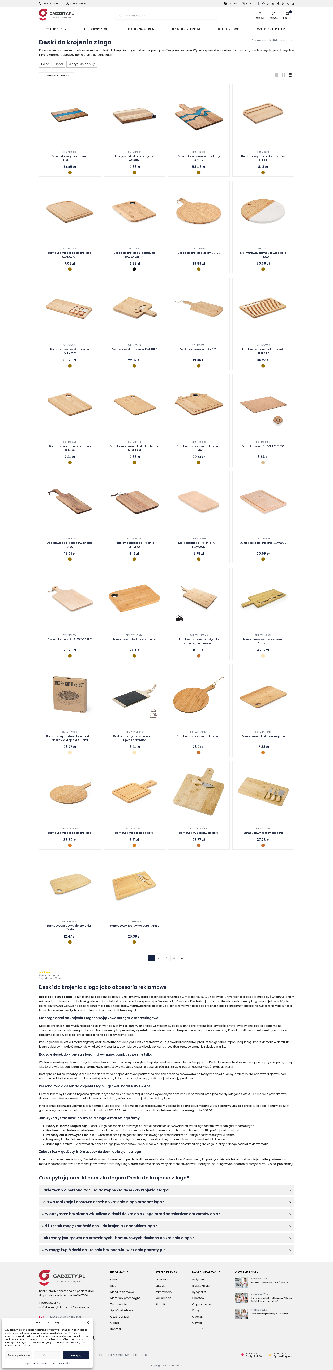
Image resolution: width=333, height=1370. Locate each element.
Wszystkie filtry (80, 64)
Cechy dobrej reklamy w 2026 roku (270, 1313)
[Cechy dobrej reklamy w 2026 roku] (241, 1314)
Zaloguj (259, 17)
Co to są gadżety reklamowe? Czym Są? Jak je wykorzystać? (271, 1300)
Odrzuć (47, 1355)
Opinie (114, 1323)
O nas (114, 1279)
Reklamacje (163, 1298)
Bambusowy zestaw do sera (199, 833)
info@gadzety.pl (50, 1303)
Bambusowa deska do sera (134, 833)
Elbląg (196, 1310)
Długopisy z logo (97, 29)
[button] (87, 1322)
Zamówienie (163, 1292)
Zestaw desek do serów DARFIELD (134, 349)
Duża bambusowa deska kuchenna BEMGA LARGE (134, 448)
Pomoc (274, 17)
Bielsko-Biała (201, 1286)
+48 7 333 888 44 (53, 3)
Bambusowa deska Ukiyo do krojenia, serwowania (199, 641)
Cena (58, 64)
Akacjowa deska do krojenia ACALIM (134, 158)
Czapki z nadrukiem (271, 29)
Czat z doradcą (78, 3)
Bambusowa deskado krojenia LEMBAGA (263, 351)
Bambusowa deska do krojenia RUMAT (198, 448)
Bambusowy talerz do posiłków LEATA (263, 158)
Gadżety (56, 29)
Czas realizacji (119, 1317)
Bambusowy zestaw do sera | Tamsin (263, 641)
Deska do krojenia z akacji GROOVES (70, 158)
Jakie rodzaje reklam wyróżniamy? (270, 1282)
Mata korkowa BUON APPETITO (263, 446)
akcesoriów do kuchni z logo (163, 1159)
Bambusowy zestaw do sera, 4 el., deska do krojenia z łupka (69, 738)
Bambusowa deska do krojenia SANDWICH (70, 255)
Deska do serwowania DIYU (199, 349)
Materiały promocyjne (125, 1298)
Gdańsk (197, 1317)
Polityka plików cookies (35, 1363)
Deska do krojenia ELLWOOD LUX (70, 639)
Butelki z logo (228, 29)
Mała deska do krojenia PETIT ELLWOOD (198, 545)
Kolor (45, 64)
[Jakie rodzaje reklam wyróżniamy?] (241, 1283)
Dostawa (233, 3)
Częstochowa (201, 1304)
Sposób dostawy (121, 1310)
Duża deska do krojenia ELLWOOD (263, 543)
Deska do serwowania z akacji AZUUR (199, 158)
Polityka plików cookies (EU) (126, 1355)
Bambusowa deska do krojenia (134, 639)
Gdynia (197, 1323)
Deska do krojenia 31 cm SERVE (198, 253)
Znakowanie (118, 1304)
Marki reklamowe (122, 1292)
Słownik (160, 1304)
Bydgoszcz (199, 1292)
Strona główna (259, 40)
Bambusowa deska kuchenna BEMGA (70, 448)
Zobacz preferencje (19, 1355)
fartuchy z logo (119, 1164)
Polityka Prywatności (59, 1363)
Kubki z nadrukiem (141, 29)
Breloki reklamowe (186, 29)
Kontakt (250, 3)
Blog (113, 1286)
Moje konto (162, 1279)
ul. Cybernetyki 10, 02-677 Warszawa (64, 1307)
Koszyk (287, 15)
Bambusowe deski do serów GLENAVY (69, 351)
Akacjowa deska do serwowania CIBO (70, 545)
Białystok (198, 1279)
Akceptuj (76, 1355)
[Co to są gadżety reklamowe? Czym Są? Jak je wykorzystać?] (241, 1299)
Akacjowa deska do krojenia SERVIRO (134, 545)
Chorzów (198, 1298)
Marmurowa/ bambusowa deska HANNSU (263, 255)
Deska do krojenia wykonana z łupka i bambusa (134, 738)
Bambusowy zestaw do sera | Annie (134, 926)
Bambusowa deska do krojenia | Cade (69, 927)
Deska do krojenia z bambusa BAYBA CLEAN (134, 255)
